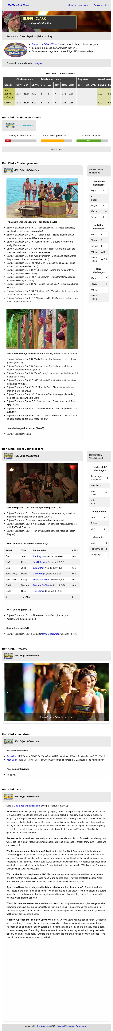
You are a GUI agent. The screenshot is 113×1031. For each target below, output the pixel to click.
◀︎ (8, 692)
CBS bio (27, 805)
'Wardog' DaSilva (41, 585)
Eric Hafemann (40, 562)
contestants (78, 5)
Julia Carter (38, 567)
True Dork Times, (44, 1026)
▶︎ (107, 692)
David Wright (39, 573)
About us (60, 1026)
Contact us (69, 1026)
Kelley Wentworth (41, 579)
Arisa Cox (12, 756)
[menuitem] (79, 5)
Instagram (38, 63)
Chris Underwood (50, 633)
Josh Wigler (12, 759)
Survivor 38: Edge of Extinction (47, 44)
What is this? (56, 149)
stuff (100, 5)
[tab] (19, 125)
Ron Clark (38, 590)
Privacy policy (81, 1026)
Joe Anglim (38, 556)
